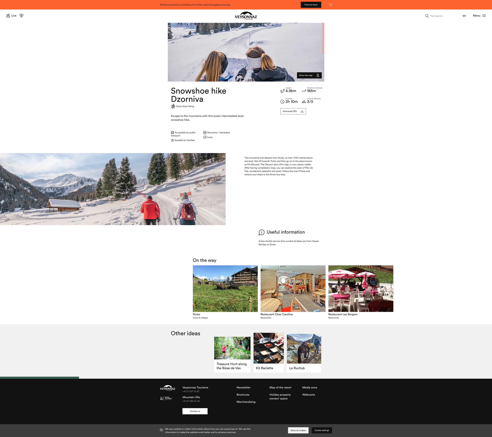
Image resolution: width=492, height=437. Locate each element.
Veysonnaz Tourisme (167, 388)
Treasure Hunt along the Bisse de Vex (232, 366)
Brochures (243, 394)
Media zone (309, 387)
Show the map (305, 75)
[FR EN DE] (466, 16)
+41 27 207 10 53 (190, 391)
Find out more (310, 4)
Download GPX (290, 111)
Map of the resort (280, 387)
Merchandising (246, 402)
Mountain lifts (191, 397)
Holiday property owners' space (280, 396)
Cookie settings (322, 430)
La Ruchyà (297, 368)
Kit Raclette (264, 368)
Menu (476, 15)
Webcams (308, 394)
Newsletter (244, 387)
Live (13, 15)
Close (330, 4)
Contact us (195, 411)
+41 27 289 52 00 (191, 401)
